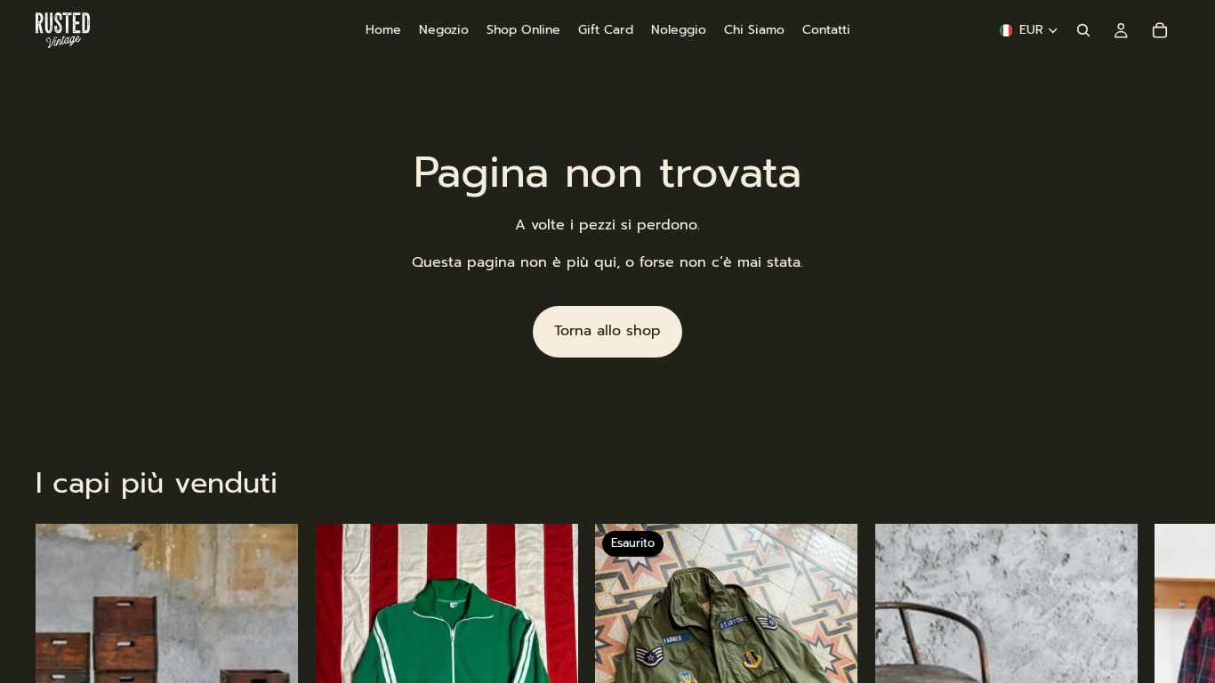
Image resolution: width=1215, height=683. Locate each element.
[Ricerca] (1083, 30)
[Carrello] (1159, 30)
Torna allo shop (607, 331)
